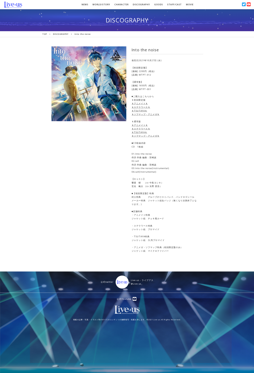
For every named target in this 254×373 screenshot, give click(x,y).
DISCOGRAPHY (141, 4)
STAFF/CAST (174, 4)
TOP (44, 34)
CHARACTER (121, 4)
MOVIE (190, 4)
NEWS (85, 4)
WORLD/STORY (101, 4)
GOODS (158, 4)
